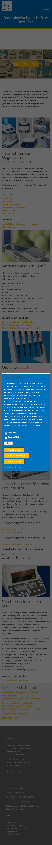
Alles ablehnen (14, 450)
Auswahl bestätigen (16, 455)
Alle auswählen (14, 461)
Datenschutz (9, 467)
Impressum (19, 467)
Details (9, 443)
